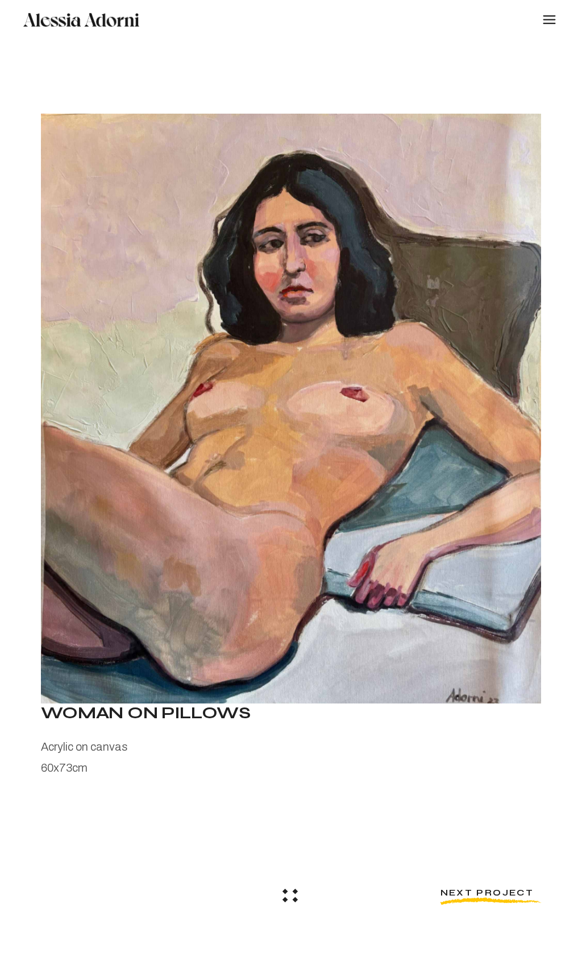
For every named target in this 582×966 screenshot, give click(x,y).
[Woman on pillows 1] (291, 408)
